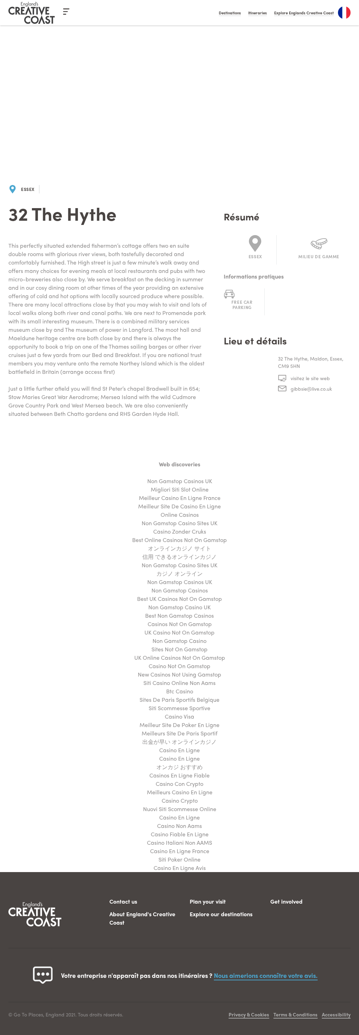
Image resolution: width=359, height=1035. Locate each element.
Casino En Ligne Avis (180, 868)
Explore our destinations (221, 914)
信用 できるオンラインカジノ (179, 557)
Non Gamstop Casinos (179, 590)
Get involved (286, 901)
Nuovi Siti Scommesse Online (179, 809)
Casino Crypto (180, 800)
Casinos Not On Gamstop (180, 624)
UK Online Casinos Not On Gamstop (179, 657)
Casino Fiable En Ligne (180, 834)
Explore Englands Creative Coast (304, 12)
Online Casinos (180, 514)
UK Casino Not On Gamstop (179, 632)
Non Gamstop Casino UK (179, 607)
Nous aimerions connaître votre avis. (266, 975)
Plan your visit (208, 901)
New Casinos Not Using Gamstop (179, 674)
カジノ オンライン (179, 573)
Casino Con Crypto (179, 784)
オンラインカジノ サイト (179, 548)
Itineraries (257, 12)
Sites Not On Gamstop (179, 649)
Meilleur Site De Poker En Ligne (179, 725)
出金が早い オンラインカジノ (179, 742)
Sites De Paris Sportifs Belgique (179, 699)
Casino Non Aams (179, 826)
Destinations (230, 12)
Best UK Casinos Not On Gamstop (179, 599)
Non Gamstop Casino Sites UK (179, 523)
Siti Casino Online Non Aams (179, 683)
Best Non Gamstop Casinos (179, 615)
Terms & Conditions (295, 1014)
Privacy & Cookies (249, 1014)
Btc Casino (179, 691)
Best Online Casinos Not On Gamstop (179, 540)
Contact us (123, 901)
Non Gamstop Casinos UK (179, 481)
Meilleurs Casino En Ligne (179, 792)
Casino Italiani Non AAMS (179, 842)
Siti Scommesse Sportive (179, 708)
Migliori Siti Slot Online (180, 489)
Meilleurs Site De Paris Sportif (179, 733)
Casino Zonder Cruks (179, 531)
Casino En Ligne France (179, 851)
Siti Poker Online (179, 859)
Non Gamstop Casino (179, 641)
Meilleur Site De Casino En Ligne (179, 506)
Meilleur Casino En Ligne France (180, 498)
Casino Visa (179, 716)
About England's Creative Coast (142, 918)
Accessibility (336, 1014)
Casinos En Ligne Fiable (179, 775)
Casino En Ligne (179, 750)
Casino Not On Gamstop (179, 666)
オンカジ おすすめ (179, 767)
